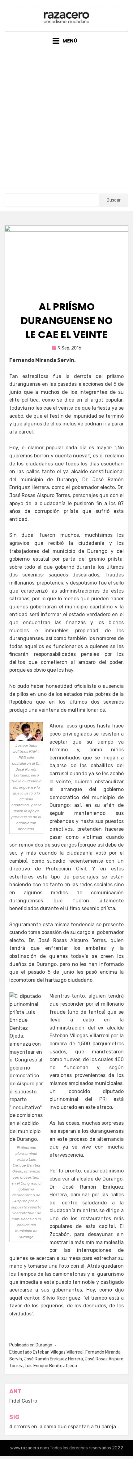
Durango (44, 1345)
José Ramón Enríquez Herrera (53, 1359)
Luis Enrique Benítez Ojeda (51, 1365)
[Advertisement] (66, 114)
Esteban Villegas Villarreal (58, 1352)
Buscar (114, 200)
